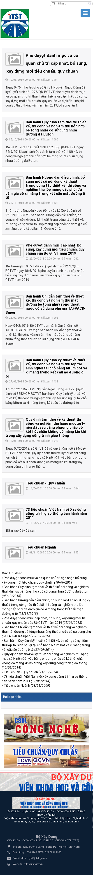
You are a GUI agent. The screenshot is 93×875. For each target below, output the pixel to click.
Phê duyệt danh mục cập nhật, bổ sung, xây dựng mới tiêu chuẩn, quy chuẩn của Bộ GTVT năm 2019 (55, 249)
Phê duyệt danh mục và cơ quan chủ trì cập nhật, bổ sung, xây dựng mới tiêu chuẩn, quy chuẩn (47, 63)
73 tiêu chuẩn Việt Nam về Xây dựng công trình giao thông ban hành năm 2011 (56, 513)
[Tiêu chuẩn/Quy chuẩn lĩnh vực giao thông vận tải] (46, 756)
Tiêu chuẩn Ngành (41, 547)
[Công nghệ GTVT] (46, 728)
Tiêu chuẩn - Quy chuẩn (45, 483)
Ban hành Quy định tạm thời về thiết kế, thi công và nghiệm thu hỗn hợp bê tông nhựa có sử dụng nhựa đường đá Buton (56, 128)
